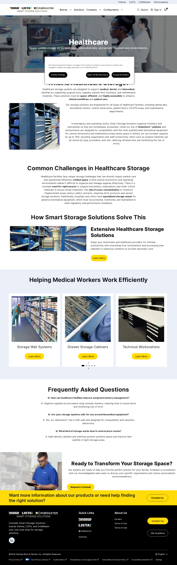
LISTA (132, 2)
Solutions (79, 9)
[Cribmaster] (86, 531)
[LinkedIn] (12, 540)
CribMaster (145, 2)
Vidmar (122, 2)
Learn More (99, 258)
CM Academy (161, 2)
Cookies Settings (58, 75)
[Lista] (86, 525)
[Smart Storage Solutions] (32, 11)
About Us (120, 513)
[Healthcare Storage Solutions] (48, 250)
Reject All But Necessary (97, 75)
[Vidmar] (86, 519)
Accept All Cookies (121, 75)
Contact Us (158, 521)
